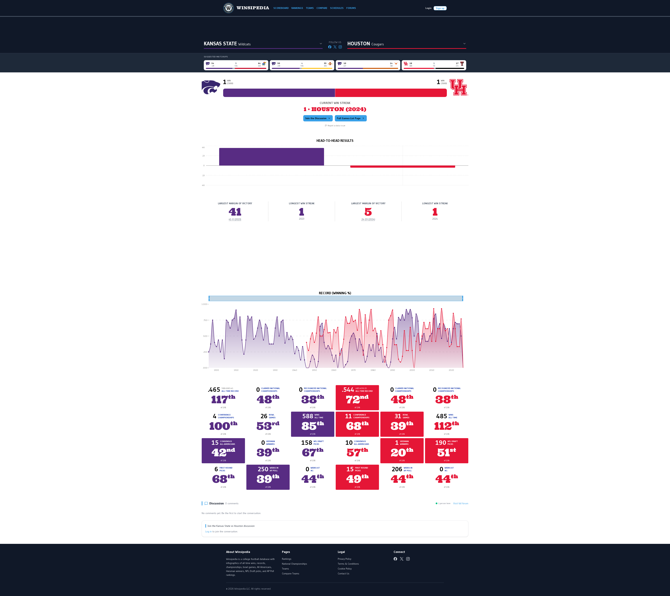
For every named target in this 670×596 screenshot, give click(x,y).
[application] (335, 168)
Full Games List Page (348, 118)
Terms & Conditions (348, 563)
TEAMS (310, 8)
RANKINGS (297, 8)
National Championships (294, 563)
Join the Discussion (315, 118)
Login (428, 8)
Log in (208, 531)
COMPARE (322, 8)
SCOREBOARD (281, 8)
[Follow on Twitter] (335, 46)
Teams (285, 568)
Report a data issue (336, 125)
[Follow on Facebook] (329, 46)
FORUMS (351, 8)
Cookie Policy (345, 568)
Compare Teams (290, 573)
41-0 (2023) (235, 219)
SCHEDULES (337, 8)
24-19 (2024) (368, 219)
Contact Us (343, 573)
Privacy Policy (344, 558)
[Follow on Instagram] (340, 46)
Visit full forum (460, 503)
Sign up (440, 8)
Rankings (286, 558)
